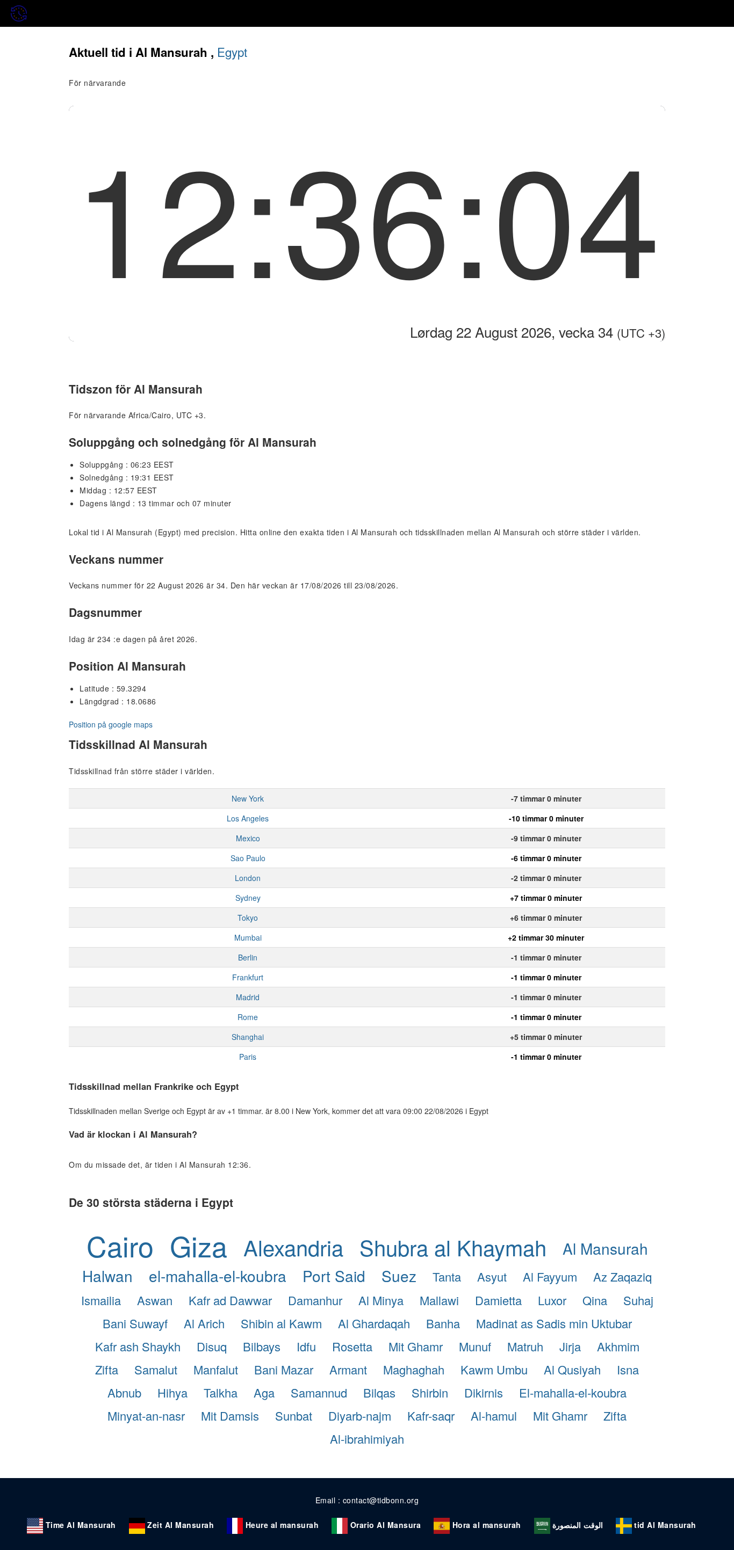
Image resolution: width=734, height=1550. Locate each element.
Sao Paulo (248, 858)
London (248, 877)
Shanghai (248, 1036)
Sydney (248, 897)
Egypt (232, 51)
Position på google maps (111, 724)
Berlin (247, 957)
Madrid (248, 997)
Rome (248, 1016)
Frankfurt (247, 977)
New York (248, 798)
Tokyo (248, 917)
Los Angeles (248, 818)
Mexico (248, 838)
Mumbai (248, 937)
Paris (247, 1056)
